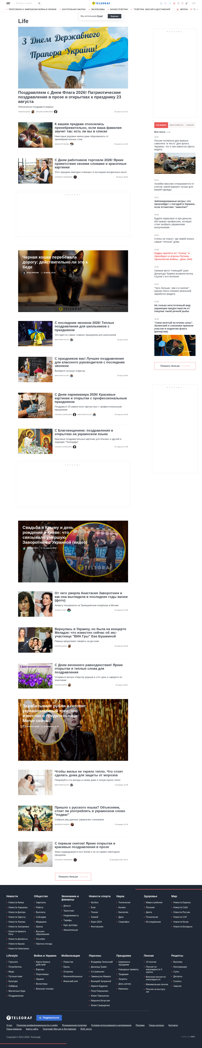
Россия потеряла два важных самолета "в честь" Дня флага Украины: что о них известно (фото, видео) (174, 145)
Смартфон (123, 922)
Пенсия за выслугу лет (155, 990)
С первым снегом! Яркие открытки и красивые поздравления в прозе (85, 845)
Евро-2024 (96, 922)
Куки (99, 16)
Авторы (184, 9)
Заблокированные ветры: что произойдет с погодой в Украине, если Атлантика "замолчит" (174, 204)
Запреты (122, 979)
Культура (13, 981)
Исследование (153, 922)
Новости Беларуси (182, 926)
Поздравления (16, 996)
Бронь (66, 967)
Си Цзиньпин (97, 971)
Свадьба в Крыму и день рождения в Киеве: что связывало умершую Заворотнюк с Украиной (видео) (55, 535)
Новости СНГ (180, 917)
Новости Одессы (17, 917)
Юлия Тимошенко (100, 996)
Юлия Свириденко (100, 1005)
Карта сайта (32, 1029)
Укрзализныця (70, 930)
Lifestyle (12, 955)
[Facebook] (161, 3)
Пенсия (149, 955)
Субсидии (41, 917)
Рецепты (177, 955)
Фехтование (97, 926)
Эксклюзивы (98, 9)
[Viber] (165, 3)
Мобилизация (70, 955)
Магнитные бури (17, 991)
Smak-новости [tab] (176, 125)
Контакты (173, 1025)
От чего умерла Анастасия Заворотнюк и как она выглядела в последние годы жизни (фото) (91, 596)
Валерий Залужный (101, 981)
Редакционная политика (74, 1025)
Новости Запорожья (19, 926)
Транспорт (68, 911)
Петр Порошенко (99, 991)
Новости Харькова (18, 907)
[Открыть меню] (8, 3)
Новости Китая (181, 922)
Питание (150, 907)
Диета (149, 912)
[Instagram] (182, 3)
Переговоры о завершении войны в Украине (32, 9)
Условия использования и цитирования (111, 1025)
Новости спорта (99, 896)
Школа (39, 926)
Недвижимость (71, 915)
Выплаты (40, 912)
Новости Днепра (17, 912)
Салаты (177, 981)
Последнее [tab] (161, 125)
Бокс (93, 907)
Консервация (180, 967)
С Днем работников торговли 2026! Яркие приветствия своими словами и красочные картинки (90, 163)
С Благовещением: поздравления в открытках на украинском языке (84, 432)
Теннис (94, 912)
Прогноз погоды (44, 944)
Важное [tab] (190, 125)
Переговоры (42, 974)
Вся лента (159, 132)
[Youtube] (174, 3)
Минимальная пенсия (157, 984)
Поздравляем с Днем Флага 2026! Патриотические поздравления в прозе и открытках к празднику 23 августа (69, 97)
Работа (39, 907)
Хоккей (94, 917)
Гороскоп (13, 962)
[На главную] (101, 3)
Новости (12, 896)
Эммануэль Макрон (101, 976)
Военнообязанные (72, 976)
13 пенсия (151, 962)
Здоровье (150, 896)
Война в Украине (45, 955)
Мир (174, 896)
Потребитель (15, 967)
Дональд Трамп (99, 967)
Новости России (181, 912)
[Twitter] (178, 3)
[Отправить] (39, 3)
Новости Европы (182, 902)
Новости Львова (17, 922)
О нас (9, 1025)
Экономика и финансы (70, 898)
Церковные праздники (124, 963)
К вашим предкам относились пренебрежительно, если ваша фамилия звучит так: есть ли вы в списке (88, 127)
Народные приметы (128, 969)
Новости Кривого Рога (17, 932)
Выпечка (177, 962)
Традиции (123, 974)
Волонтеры (42, 984)
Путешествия (15, 976)
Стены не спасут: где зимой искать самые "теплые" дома (174, 240)
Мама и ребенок (154, 902)
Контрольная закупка (73, 9)
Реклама (140, 1025)
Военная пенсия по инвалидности (156, 978)
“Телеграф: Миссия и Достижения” (152, 9)
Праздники (123, 955)
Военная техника (44, 989)
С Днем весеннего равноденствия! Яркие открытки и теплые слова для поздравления (89, 668)
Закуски (177, 986)
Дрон (121, 917)
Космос (122, 907)
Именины (123, 989)
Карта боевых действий (43, 963)
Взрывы (40, 969)
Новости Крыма (17, 944)
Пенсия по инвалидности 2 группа (154, 969)
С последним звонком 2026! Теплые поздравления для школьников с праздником (84, 326)
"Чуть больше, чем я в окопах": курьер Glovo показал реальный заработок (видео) (172, 291)
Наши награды (156, 1025)
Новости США (180, 907)
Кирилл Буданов (99, 986)
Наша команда (14, 1029)
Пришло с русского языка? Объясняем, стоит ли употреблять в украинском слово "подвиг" (90, 811)
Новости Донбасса (18, 939)
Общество (41, 896)
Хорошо (114, 16)
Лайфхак (13, 986)
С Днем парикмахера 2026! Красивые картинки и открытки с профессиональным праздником (91, 398)
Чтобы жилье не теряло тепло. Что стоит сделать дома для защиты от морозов (89, 773)
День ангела (124, 984)
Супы (176, 971)
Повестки (68, 962)
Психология (152, 917)
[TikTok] (186, 3)
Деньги (67, 906)
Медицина (41, 922)
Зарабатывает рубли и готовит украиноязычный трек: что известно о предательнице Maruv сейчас (54, 713)
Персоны (95, 955)
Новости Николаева (19, 948)
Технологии (124, 902)
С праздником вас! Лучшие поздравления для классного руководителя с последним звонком (90, 362)
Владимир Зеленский (102, 962)
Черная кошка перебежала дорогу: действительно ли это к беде (55, 262)
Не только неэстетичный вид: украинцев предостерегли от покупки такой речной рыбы (172, 308)
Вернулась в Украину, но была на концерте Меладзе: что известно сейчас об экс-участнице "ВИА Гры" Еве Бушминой (90, 632)
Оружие (40, 979)
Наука (120, 896)
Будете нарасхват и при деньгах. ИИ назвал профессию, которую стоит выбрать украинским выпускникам (173, 223)
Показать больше (68, 877)
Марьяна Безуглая (100, 1000)
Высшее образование (42, 932)
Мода (11, 971)
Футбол (94, 902)
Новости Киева (16, 902)
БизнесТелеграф (119, 9)
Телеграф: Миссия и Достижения (59, 1029)
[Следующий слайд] (197, 9)
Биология (123, 912)
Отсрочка (68, 971)
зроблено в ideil (188, 1037)
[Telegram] (170, 3)
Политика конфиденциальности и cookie (37, 1025)
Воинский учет (70, 981)
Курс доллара (70, 925)
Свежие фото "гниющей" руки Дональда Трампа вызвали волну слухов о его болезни (173, 273)
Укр (194, 3)
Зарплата (41, 902)
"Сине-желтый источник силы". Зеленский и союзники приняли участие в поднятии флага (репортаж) (173, 327)
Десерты (177, 976)
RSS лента (86, 1029)
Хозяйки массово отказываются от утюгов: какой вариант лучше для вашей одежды (174, 186)
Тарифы (67, 920)
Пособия (40, 939)
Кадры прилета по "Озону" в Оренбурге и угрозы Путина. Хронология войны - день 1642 (173, 256)
